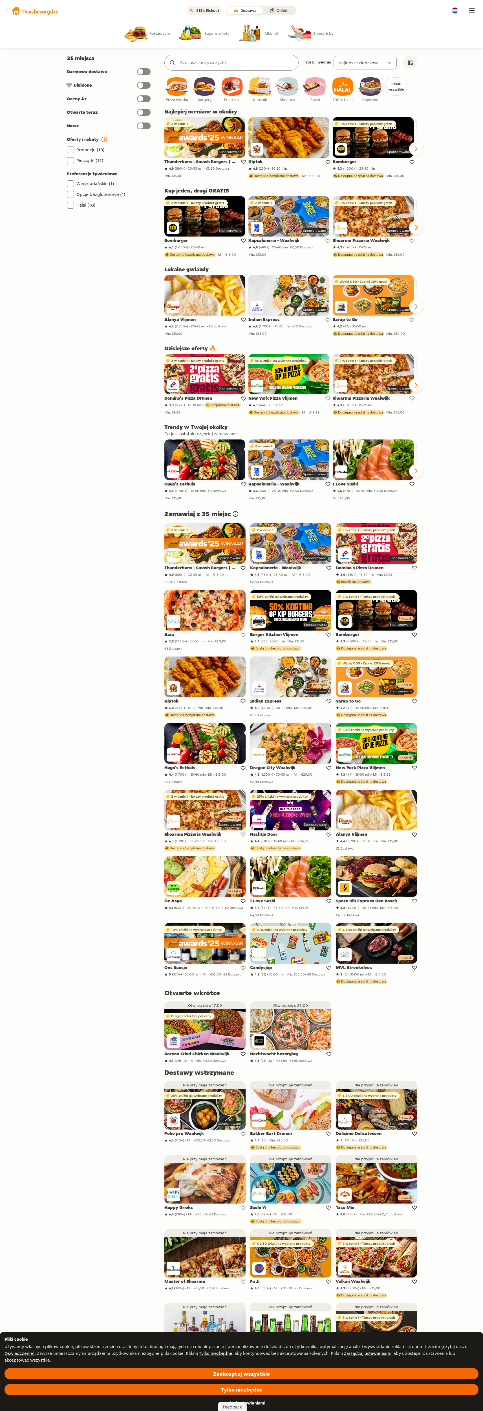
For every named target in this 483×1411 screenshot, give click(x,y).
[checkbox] (177, 89)
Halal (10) (86, 205)
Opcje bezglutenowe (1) (100, 194)
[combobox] (237, 62)
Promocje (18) (90, 150)
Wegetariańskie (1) (95, 184)
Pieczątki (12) (89, 160)
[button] (31, 10)
